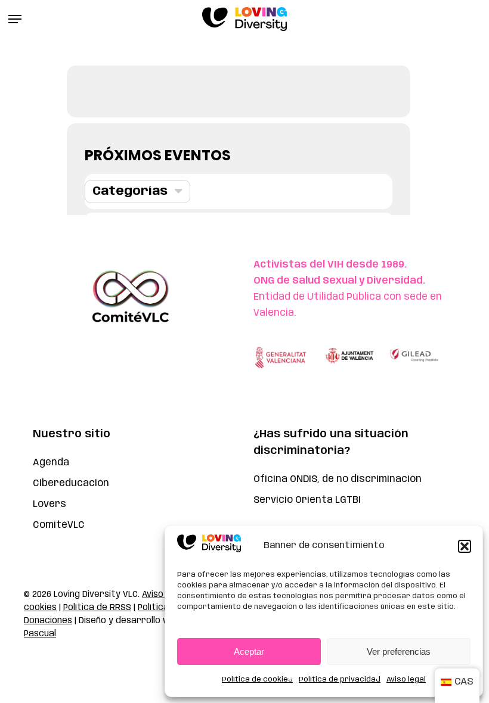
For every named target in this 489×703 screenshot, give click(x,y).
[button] (465, 546)
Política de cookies (257, 679)
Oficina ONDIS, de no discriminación (337, 479)
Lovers (49, 504)
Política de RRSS (97, 608)
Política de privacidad (339, 679)
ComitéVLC (59, 525)
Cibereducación (71, 483)
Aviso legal (406, 679)
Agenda (51, 463)
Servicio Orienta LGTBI (307, 500)
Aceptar (249, 651)
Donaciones (48, 621)
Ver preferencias (399, 651)
